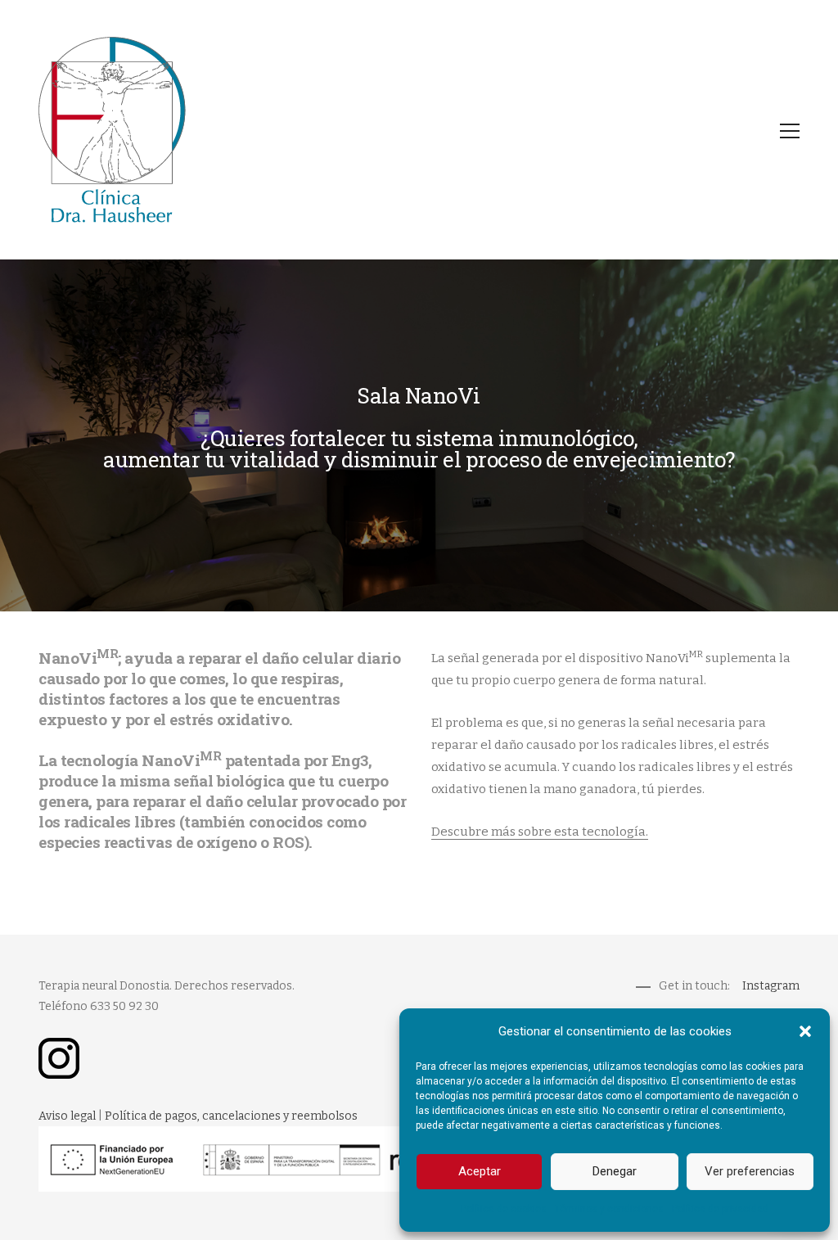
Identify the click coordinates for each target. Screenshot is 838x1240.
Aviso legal (67, 1116)
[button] (805, 1031)
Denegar (614, 1171)
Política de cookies (504, 1209)
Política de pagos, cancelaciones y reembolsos (231, 1116)
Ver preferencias (750, 1171)
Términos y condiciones (609, 1209)
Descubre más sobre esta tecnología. (539, 831)
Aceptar (479, 1171)
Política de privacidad (720, 1209)
